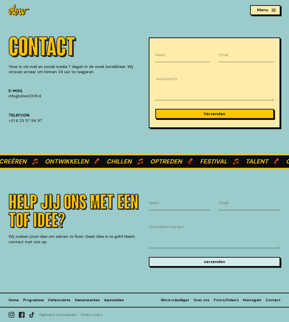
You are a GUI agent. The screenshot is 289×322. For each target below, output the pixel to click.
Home (14, 300)
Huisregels (252, 300)
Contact (273, 300)
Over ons (201, 300)
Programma (33, 300)
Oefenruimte (59, 300)
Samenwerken (87, 300)
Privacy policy (92, 315)
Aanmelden (114, 300)
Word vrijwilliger (175, 300)
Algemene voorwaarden (58, 315)
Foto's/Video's (226, 300)
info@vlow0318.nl (25, 96)
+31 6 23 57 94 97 (25, 120)
